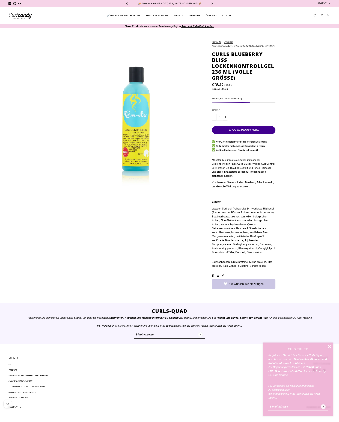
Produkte (228, 42)
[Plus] (225, 117)
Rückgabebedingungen (20, 381)
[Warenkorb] (329, 15)
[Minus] (214, 117)
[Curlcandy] (20, 16)
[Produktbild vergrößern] (135, 114)
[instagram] (14, 3)
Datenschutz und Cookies (22, 392)
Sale (225, 265)
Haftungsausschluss (19, 397)
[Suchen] (315, 15)
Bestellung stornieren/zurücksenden (28, 375)
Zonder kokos (258, 265)
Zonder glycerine (238, 265)
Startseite (216, 42)
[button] (223, 275)
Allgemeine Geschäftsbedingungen (27, 386)
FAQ (10, 364)
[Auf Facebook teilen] (213, 275)
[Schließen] (329, 346)
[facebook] (9, 3)
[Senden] (323, 406)
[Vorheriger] (126, 3)
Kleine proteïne (257, 261)
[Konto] (322, 15)
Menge (216, 110)
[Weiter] (212, 3)
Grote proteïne (239, 261)
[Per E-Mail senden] (218, 275)
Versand (12, 370)
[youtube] (19, 3)
